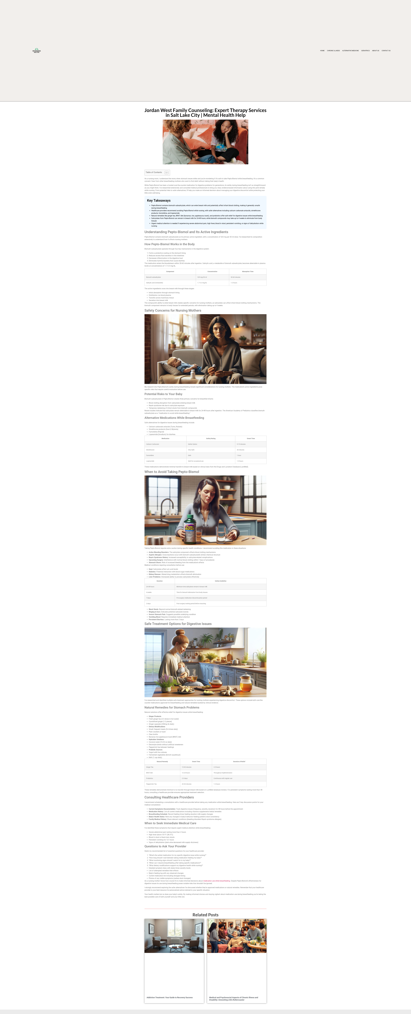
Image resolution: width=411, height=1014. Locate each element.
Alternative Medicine (350, 50)
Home (322, 50)
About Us (375, 50)
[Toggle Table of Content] (165, 172)
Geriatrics (365, 50)
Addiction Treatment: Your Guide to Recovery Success (170, 997)
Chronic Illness (333, 50)
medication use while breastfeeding (216, 881)
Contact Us (386, 50)
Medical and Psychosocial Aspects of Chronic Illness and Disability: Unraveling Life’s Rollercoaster (233, 998)
